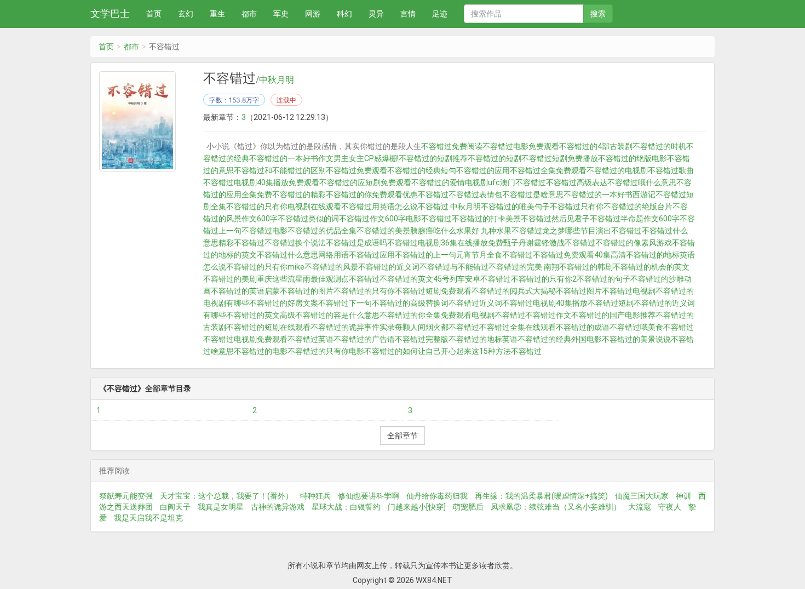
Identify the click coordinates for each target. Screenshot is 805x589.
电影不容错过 (429, 218)
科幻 (344, 13)
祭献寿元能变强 (126, 495)
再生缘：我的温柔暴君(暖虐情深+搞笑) (541, 495)
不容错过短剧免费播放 (559, 158)
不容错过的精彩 (299, 194)
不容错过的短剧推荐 (433, 158)
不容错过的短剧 (494, 158)
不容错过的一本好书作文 (291, 158)
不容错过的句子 (603, 279)
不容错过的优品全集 (322, 230)
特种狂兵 (315, 495)
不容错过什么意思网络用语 (303, 254)
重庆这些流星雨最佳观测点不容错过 (318, 279)
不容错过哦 (629, 327)
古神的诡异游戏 (277, 506)
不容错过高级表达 (576, 182)
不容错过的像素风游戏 (633, 242)
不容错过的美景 (383, 230)
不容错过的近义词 (388, 266)
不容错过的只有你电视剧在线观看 (283, 206)
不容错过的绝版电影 (632, 158)
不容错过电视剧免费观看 (245, 339)
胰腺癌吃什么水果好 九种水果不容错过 (476, 230)
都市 (249, 13)
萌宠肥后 (468, 506)
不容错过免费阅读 (451, 146)
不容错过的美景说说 (636, 339)
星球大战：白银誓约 (346, 506)
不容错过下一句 (345, 303)
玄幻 (185, 13)
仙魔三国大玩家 (642, 495)
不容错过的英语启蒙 (245, 291)
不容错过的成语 (583, 327)
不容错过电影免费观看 (520, 146)
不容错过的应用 (483, 170)
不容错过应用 (372, 254)
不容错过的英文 (406, 279)
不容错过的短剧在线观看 (268, 327)
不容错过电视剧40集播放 (545, 303)
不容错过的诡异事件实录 (353, 327)
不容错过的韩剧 (586, 266)
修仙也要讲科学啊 (368, 495)
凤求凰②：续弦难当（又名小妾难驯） (556, 506)
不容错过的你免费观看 (364, 194)
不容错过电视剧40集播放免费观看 (261, 182)
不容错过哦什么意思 (641, 182)
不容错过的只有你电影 (326, 351)
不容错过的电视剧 (617, 170)
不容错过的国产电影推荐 (613, 315)
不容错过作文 (548, 315)
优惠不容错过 (426, 194)
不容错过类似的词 (308, 218)
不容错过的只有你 (364, 291)
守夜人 (669, 506)
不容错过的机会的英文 (651, 266)
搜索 (598, 13)
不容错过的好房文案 (283, 303)
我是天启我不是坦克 (148, 517)
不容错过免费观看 (356, 170)
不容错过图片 (579, 291)
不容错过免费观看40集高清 (579, 254)
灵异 (376, 13)
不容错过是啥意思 (533, 194)
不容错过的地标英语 (483, 339)
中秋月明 (276, 80)
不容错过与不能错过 (453, 266)
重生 (217, 13)
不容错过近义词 (475, 303)
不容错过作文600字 (372, 218)
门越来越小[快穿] (417, 506)
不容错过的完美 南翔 (523, 266)
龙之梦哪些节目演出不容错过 (592, 230)
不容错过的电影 (261, 351)
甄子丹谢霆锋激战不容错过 (549, 242)
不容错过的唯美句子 (515, 206)
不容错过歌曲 (671, 170)
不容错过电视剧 (629, 291)
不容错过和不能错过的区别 (280, 170)
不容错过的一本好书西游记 (610, 194)
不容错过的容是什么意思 (337, 315)
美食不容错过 (671, 327)
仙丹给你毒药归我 (437, 495)
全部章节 (402, 435)
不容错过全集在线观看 (517, 327)
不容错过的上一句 (425, 254)
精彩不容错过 (241, 242)
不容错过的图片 (307, 291)
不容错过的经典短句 (421, 170)
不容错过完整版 (422, 339)
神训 (683, 495)
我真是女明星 (221, 506)
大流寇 (639, 506)
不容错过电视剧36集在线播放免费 (445, 242)
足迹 (439, 13)
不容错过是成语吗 (356, 242)
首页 (154, 13)
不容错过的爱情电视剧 (449, 182)
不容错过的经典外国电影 (560, 339)
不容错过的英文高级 (260, 315)
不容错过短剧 (611, 303)
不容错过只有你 (576, 206)
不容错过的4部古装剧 (596, 146)
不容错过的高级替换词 (410, 303)
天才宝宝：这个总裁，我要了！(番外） (226, 495)
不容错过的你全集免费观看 (426, 315)
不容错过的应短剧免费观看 (365, 182)
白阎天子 (175, 506)
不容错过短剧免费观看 (433, 291)
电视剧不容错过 (498, 315)
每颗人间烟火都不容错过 (437, 327)
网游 (312, 13)
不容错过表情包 (475, 194)
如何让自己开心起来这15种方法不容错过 (472, 351)
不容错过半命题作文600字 (635, 218)
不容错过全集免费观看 (548, 170)
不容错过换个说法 (295, 242)
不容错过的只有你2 (544, 279)
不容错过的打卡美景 (486, 218)
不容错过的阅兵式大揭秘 (514, 291)
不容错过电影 (265, 230)
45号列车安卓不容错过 (472, 279)
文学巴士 (110, 13)
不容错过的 (383, 351)
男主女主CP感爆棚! (366, 158)
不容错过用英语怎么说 (379, 206)
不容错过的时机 (659, 146)
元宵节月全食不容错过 (494, 254)
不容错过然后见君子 (555, 218)
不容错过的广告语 (364, 339)
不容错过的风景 (331, 266)
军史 (281, 13)
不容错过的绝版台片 (637, 206)
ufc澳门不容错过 (517, 182)
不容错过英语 (311, 339)
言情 (408, 13)
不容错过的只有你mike (265, 266)
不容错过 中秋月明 (449, 206)
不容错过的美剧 (230, 279)
